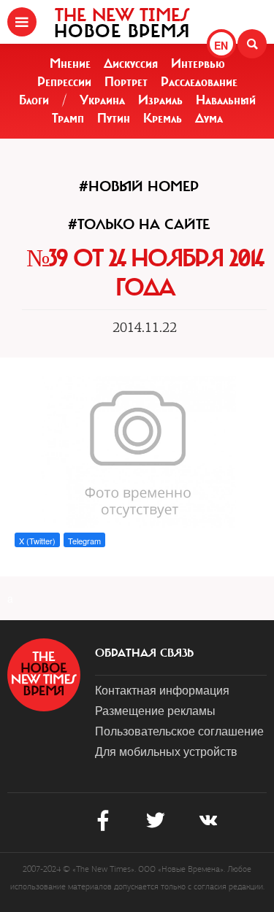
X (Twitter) (37, 540)
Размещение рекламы (155, 710)
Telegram (84, 540)
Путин (113, 118)
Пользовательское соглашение (179, 730)
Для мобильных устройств (166, 751)
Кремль (162, 118)
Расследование (199, 82)
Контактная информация (162, 689)
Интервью (198, 63)
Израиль (160, 100)
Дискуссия (131, 63)
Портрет (126, 82)
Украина (102, 100)
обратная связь (144, 653)
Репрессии (64, 82)
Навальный (226, 100)
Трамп (68, 118)
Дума (209, 118)
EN (221, 45)
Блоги (34, 100)
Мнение (70, 63)
